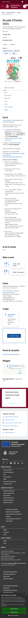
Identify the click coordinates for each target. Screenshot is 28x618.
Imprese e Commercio (8, 498)
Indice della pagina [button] (9, 88)
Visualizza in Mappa (14, 336)
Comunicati (6, 532)
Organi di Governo (7, 470)
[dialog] (14, 605)
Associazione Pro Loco (11, 315)
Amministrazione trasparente (10, 585)
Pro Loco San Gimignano (8, 292)
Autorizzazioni (9, 521)
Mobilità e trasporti (8, 502)
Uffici (4, 474)
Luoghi (5, 541)
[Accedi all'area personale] (22, 2)
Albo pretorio (6, 588)
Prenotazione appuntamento (10, 572)
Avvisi (4, 534)
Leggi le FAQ (6, 576)
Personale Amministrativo (9, 481)
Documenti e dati (7, 484)
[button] (13, 615)
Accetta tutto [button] (14, 609)
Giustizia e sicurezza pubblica (13, 511)
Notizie (5, 530)
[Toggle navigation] (3, 6)
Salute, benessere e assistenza (13, 518)
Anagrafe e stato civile (8, 491)
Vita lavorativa (6, 495)
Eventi (18, 12)
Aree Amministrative (8, 472)
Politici (5, 479)
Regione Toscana (6, 2)
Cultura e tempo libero (8, 493)
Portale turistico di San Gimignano (11, 354)
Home (3, 12)
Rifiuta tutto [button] (14, 612)
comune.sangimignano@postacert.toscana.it (14, 563)
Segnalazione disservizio (9, 574)
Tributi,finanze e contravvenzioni (14, 514)
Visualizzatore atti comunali (10, 590)
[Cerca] (25, 6)
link (6, 606)
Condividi (5, 44)
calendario (8, 129)
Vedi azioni (12, 44)
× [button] (26, 594)
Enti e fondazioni (7, 477)
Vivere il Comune (11, 12)
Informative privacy (8, 592)
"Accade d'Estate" (7, 120)
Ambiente (8, 516)
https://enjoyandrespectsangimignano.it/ (12, 157)
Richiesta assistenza (8, 578)
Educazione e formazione (12, 509)
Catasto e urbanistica (8, 500)
